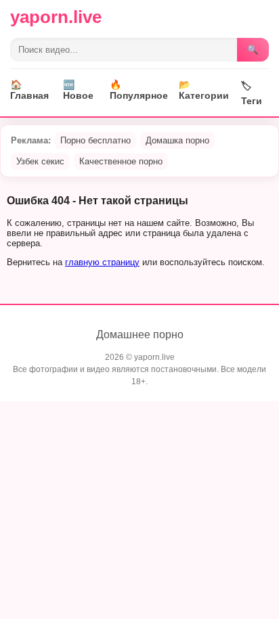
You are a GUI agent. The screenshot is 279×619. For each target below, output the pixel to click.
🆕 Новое (78, 90)
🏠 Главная (29, 90)
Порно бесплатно (95, 140)
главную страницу (102, 262)
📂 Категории (204, 90)
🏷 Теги (251, 93)
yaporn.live (56, 17)
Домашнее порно (140, 334)
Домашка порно (177, 140)
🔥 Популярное (139, 90)
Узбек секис (40, 161)
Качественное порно (121, 161)
